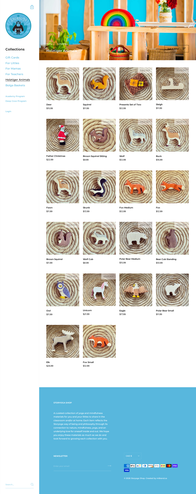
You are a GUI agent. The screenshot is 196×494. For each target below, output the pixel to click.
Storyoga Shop (138, 478)
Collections (62, 44)
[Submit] (109, 466)
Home (49, 44)
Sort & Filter (173, 49)
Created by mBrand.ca (156, 478)
